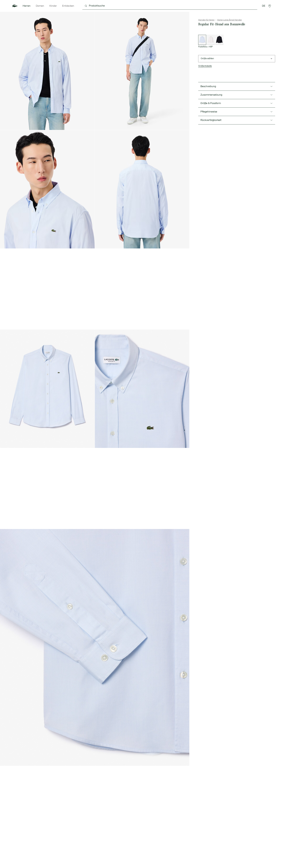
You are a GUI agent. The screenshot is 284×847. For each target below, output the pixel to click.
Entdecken (68, 6)
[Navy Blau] (219, 40)
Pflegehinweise (208, 112)
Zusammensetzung (211, 95)
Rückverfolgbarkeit (210, 120)
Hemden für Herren (206, 20)
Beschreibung (208, 86)
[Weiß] (211, 40)
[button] (270, 6)
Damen (40, 6)
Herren (26, 6)
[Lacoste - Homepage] (14, 6)
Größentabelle (205, 66)
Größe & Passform (210, 103)
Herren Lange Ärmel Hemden (229, 20)
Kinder (53, 6)
